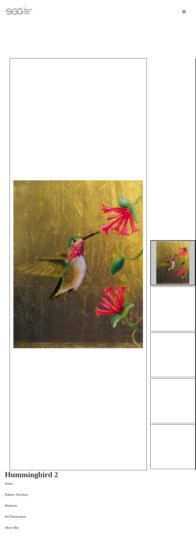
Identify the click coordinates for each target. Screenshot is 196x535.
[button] (184, 12)
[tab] (173, 262)
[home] (18, 11)
